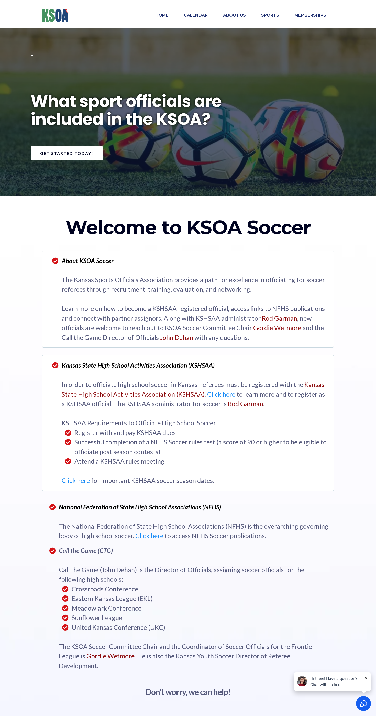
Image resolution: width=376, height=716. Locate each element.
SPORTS (270, 15)
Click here (221, 394)
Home (162, 15)
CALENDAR (196, 15)
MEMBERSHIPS (310, 15)
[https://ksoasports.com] (55, 15)
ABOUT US (234, 15)
